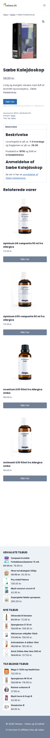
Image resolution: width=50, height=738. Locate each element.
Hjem (5, 14)
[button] (43, 21)
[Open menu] (44, 5)
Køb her (10, 101)
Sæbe (12, 14)
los (9, 118)
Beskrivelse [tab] (11, 127)
